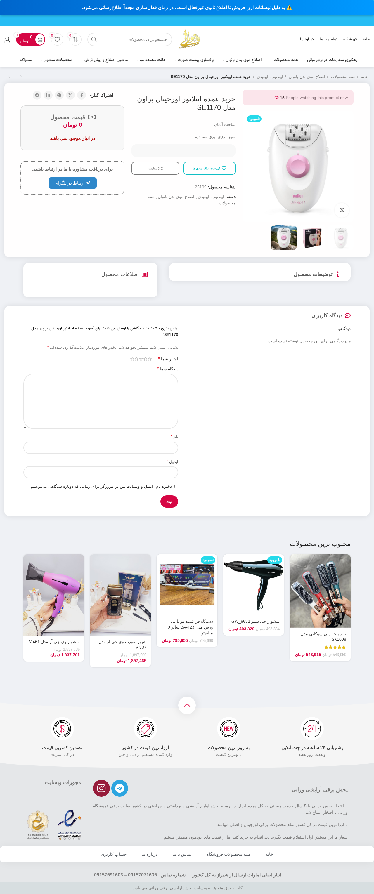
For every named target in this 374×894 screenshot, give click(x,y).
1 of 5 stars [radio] (150, 359)
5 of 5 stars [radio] (132, 359)
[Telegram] (119, 788)
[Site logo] (189, 39)
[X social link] (70, 95)
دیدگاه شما (167, 368)
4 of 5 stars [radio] (136, 359)
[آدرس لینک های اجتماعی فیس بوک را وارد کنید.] (81, 95)
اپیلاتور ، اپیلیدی (269, 76)
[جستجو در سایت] (94, 39)
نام (174, 436)
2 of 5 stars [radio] (145, 359)
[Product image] (320, 591)
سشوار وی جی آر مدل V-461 (54, 641)
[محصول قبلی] (20, 77)
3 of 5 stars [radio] (141, 359)
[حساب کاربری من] (7, 39)
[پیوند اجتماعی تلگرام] (37, 95)
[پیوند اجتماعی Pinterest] (59, 95)
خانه (364, 76)
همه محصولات (342, 76)
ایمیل (172, 461)
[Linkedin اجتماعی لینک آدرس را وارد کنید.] (48, 95)
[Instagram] (101, 788)
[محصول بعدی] (9, 77)
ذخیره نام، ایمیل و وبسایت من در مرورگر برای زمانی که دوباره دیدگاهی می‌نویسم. (101, 486)
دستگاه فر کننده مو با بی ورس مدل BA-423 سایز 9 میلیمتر (190, 627)
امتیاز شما (168, 359)
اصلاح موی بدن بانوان (306, 76)
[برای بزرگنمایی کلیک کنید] (342, 210)
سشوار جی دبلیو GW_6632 (255, 621)
